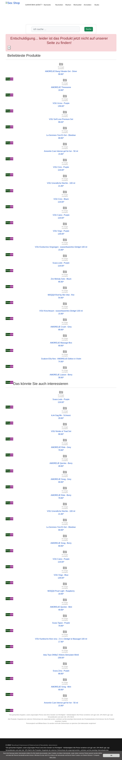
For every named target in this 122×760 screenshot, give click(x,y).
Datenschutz (34, 745)
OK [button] (111, 755)
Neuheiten (59, 5)
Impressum (24, 745)
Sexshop (15, 745)
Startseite (47, 5)
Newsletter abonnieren (48, 745)
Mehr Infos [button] (53, 757)
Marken (68, 5)
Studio (96, 5)
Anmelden (87, 5)
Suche (88, 29)
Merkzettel (77, 5)
